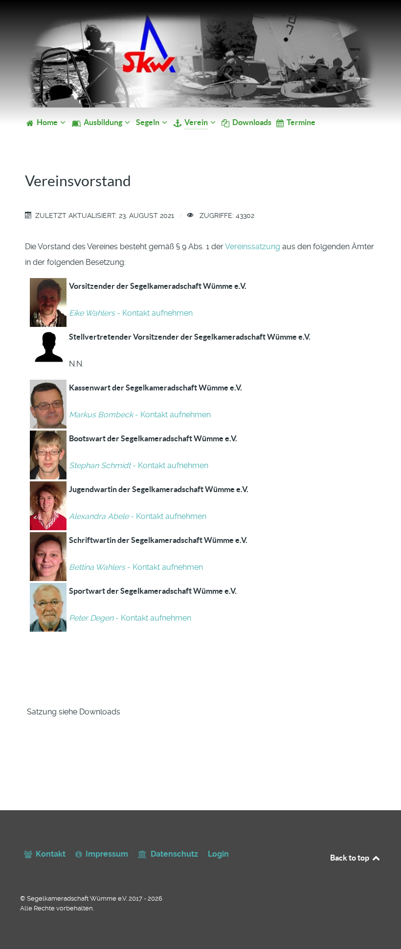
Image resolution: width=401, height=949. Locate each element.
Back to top (350, 857)
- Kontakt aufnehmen (131, 313)
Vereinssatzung (252, 246)
